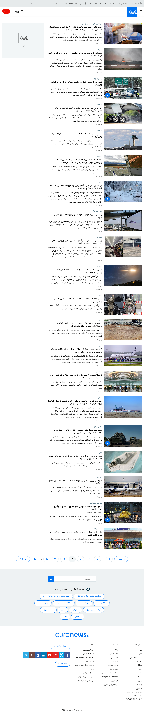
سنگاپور (99, 372)
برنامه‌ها (139, 684)
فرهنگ (140, 677)
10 (64, 559)
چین (100, 452)
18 (35, 559)
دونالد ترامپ (84, 603)
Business (97, 211)
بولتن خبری (114, 653)
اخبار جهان (98, 426)
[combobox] (45, 3)
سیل (63, 609)
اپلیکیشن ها (114, 669)
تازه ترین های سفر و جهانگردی (91, 24)
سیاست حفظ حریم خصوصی (84, 665)
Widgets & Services (109, 677)
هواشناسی (114, 657)
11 (55, 559)
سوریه (99, 266)
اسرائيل (99, 477)
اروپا (140, 649)
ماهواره (75, 609)
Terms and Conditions (84, 657)
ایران (100, 397)
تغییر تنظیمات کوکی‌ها (86, 680)
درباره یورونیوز (88, 649)
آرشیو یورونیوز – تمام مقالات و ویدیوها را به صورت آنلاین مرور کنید (134, 695)
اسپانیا (99, 49)
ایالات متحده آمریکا (63, 603)
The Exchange (95, 503)
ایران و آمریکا (43, 603)
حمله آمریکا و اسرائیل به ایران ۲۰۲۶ (56, 596)
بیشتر (92, 645)
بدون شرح (98, 78)
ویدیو (140, 680)
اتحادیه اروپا (48, 609)
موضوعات (138, 645)
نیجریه (99, 237)
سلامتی (77, 616)
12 (47, 559)
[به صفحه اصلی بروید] (132, 12)
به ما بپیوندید (113, 665)
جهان (140, 653)
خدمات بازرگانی (88, 653)
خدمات (115, 645)
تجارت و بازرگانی (136, 657)
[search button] (31, 3)
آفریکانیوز (114, 680)
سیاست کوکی (89, 661)
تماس (92, 669)
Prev (120, 559)
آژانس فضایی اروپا (93, 609)
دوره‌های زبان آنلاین (111, 684)
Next (24, 559)
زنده (6, 11)
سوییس (99, 156)
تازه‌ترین (115, 661)
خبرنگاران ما (138, 688)
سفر (141, 673)
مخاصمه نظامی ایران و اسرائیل (89, 596)
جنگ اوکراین (101, 603)
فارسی (136, 3)
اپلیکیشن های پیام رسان (109, 673)
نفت (65, 616)
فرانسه (99, 104)
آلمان (100, 182)
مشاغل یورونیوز (88, 673)
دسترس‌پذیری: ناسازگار (86, 677)
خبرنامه (64, 663)
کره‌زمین (139, 661)
